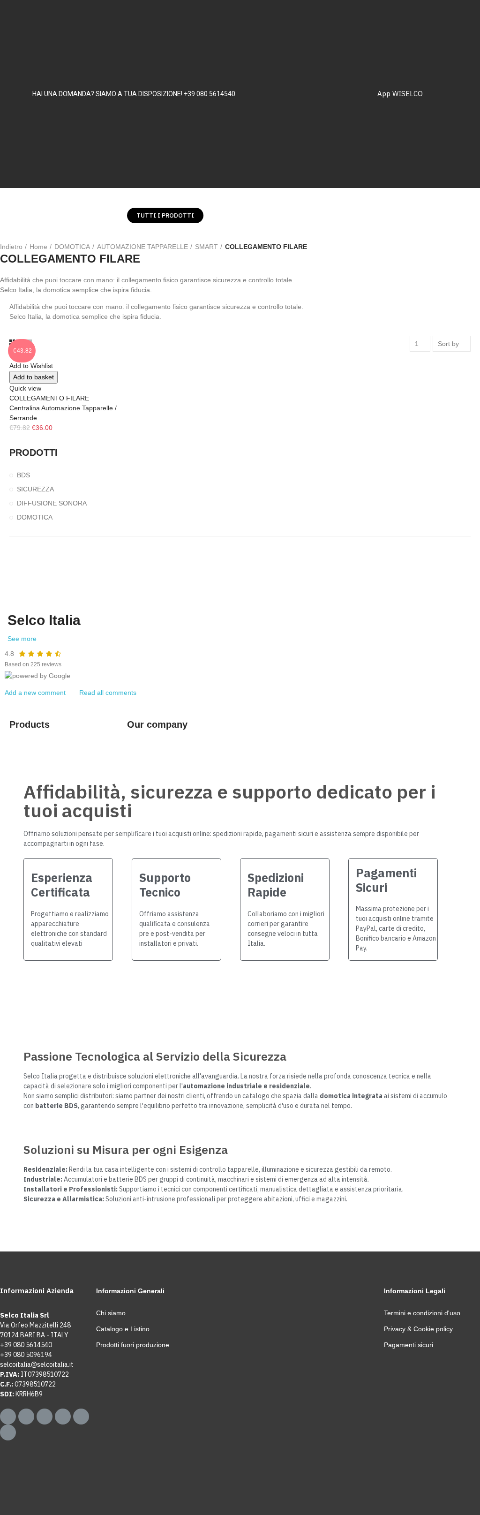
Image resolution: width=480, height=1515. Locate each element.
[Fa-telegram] (26, 1417)
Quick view (25, 388)
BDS (23, 475)
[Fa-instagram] (63, 1417)
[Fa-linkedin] (8, 1432)
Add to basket (33, 377)
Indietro (11, 246)
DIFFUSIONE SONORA (52, 503)
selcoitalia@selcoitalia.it (37, 1364)
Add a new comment (35, 692)
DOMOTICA (34, 517)
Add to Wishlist (31, 365)
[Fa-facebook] (44, 1417)
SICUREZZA (35, 489)
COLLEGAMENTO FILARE (49, 398)
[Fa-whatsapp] (8, 1417)
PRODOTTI (33, 452)
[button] (165, 215)
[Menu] (17, 215)
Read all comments (107, 692)
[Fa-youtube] (81, 1417)
